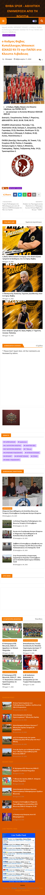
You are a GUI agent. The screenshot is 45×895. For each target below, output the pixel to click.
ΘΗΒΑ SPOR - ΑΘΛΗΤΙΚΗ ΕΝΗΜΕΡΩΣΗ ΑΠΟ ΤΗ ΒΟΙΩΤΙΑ (22, 11)
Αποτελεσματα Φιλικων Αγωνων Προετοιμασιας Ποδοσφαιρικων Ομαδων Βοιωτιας (28, 791)
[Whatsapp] (24, 195)
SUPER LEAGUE (10, 442)
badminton (23, 442)
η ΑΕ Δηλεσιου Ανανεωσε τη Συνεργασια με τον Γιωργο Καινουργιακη (31, 678)
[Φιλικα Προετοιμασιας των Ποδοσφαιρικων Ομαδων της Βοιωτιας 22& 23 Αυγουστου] (7, 706)
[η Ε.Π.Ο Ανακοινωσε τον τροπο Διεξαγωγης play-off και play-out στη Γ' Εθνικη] (7, 740)
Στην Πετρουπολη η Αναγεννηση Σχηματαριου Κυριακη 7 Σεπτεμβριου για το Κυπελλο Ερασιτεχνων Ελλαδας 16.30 (26, 559)
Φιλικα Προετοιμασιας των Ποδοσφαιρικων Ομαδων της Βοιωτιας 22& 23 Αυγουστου (27, 705)
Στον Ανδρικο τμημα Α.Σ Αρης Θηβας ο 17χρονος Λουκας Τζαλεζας (21, 331)
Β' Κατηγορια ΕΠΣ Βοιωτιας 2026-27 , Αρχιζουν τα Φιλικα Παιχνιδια (10, 646)
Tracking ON (25, 881)
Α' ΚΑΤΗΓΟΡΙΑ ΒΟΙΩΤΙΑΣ (13, 446)
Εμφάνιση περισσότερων (34, 222)
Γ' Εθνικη (28, 449)
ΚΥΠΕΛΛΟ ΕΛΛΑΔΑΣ (33, 453)
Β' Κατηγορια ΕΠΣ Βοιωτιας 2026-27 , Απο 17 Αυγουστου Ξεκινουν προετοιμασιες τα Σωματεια (11, 679)
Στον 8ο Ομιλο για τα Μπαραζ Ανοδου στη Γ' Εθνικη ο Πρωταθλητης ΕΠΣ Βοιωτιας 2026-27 (26, 751)
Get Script (11, 881)
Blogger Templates (19, 888)
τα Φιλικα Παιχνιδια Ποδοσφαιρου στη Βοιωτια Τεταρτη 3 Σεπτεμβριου (27, 522)
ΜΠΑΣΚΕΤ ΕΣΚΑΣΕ (21, 27)
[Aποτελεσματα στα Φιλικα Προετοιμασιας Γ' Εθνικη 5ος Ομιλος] (7, 718)
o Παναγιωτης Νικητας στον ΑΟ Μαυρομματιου (24, 815)
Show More (38, 619)
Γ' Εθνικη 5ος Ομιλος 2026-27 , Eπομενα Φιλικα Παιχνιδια (26, 780)
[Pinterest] (29, 195)
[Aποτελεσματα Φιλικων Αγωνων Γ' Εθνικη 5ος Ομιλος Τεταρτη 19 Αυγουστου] (7, 728)
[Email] (34, 195)
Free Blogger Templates (29, 889)
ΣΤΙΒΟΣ (35, 456)
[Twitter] (20, 195)
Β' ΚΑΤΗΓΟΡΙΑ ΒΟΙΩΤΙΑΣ (13, 449)
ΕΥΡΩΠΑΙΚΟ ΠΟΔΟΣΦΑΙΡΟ (13, 453)
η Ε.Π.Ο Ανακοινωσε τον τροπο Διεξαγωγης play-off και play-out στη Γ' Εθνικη (27, 739)
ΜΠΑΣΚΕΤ (8, 456)
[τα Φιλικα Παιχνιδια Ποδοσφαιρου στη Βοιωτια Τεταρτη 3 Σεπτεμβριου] (7, 524)
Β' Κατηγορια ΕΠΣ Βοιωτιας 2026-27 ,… (16, 845)
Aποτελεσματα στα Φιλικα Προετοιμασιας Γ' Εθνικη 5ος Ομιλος (26, 716)
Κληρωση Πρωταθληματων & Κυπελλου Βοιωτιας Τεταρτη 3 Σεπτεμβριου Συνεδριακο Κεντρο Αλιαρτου (21, 512)
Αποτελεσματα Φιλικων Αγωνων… (13, 850)
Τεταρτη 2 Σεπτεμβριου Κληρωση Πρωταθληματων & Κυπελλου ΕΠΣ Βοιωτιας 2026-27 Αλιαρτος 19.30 (25, 804)
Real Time (18, 881)
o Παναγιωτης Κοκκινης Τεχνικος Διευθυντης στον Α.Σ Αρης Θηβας (22, 294)
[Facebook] (15, 195)
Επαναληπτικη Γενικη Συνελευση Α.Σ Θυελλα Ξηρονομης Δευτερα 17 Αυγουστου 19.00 (32, 646)
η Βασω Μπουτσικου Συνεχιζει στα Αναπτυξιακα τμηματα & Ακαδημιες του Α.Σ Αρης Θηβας (21, 257)
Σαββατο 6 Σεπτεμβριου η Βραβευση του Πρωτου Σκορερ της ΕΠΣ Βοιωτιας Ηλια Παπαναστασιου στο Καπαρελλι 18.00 (27, 545)
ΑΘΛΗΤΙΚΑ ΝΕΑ (30, 446)
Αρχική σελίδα (7, 27)
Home (22, 885)
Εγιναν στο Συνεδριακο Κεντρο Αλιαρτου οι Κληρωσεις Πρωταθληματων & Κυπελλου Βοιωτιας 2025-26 (27, 533)
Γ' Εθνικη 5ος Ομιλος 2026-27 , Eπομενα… (20, 840)
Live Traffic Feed (19, 835)
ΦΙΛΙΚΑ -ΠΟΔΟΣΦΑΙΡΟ (12, 460)
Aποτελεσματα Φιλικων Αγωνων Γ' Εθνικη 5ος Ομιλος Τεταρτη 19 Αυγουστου (25, 727)
